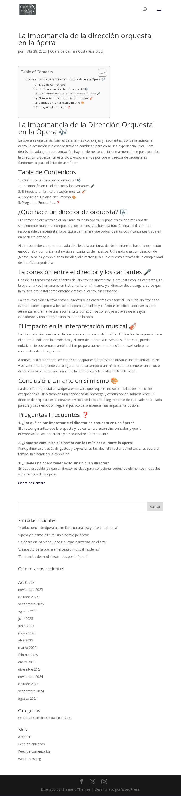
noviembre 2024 (30, 676)
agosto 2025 (27, 611)
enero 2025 (27, 662)
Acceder (24, 737)
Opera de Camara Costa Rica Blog (76, 51)
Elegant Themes (77, 789)
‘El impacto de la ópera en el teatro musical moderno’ (58, 549)
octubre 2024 (28, 684)
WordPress (130, 789)
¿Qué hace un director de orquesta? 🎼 (63, 89)
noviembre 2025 (30, 589)
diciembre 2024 (29, 669)
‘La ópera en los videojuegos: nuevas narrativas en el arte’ (62, 542)
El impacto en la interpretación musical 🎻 (66, 98)
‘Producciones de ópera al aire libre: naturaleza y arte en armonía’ (68, 527)
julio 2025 (25, 618)
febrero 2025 (28, 655)
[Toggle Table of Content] (100, 73)
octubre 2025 (28, 597)
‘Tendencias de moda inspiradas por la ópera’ (52, 556)
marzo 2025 (27, 647)
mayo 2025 (26, 633)
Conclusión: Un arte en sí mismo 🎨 (61, 102)
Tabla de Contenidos (52, 84)
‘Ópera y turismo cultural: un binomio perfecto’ (53, 535)
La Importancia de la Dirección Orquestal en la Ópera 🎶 (66, 79)
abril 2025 (25, 640)
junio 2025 (26, 626)
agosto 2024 (27, 698)
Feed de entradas (31, 744)
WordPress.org (29, 758)
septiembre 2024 (31, 691)
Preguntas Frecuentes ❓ (54, 107)
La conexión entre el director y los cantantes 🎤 (69, 93)
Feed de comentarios (34, 751)
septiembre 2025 (31, 604)
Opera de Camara (31, 483)
